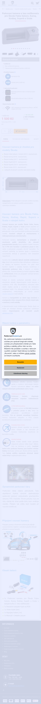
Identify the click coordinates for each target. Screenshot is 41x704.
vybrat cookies (29, 353)
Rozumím (20, 362)
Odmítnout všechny (21, 373)
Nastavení (20, 368)
